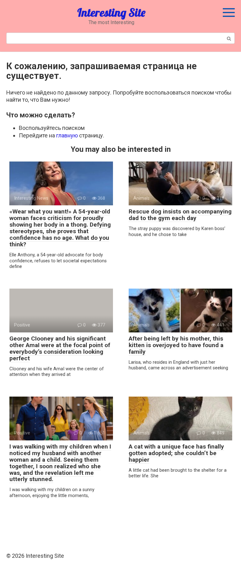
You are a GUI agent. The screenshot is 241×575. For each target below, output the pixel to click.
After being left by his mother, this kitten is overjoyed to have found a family (176, 345)
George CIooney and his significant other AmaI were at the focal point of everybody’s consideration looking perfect (59, 348)
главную (67, 135)
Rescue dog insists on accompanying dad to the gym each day (180, 215)
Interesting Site (111, 12)
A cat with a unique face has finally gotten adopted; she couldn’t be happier (176, 453)
